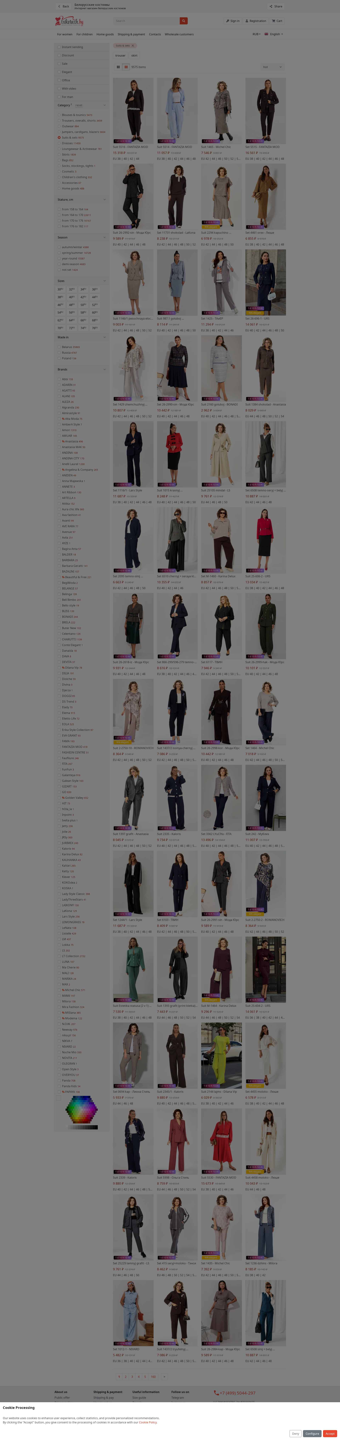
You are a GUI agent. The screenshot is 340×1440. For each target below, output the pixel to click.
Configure (312, 1434)
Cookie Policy (148, 1422)
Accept (330, 1434)
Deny (295, 1434)
